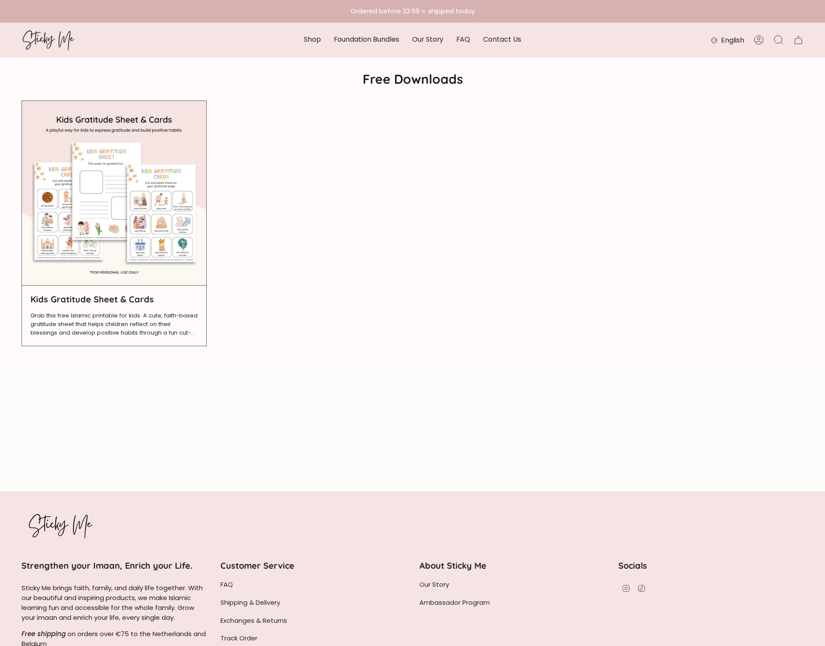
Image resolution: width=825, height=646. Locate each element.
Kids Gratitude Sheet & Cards (92, 299)
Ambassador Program (454, 602)
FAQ (226, 584)
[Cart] (798, 40)
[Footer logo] (60, 525)
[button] (312, 40)
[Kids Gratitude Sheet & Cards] (114, 193)
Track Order (238, 638)
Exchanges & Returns (253, 620)
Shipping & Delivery (250, 602)
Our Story (434, 584)
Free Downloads (413, 79)
